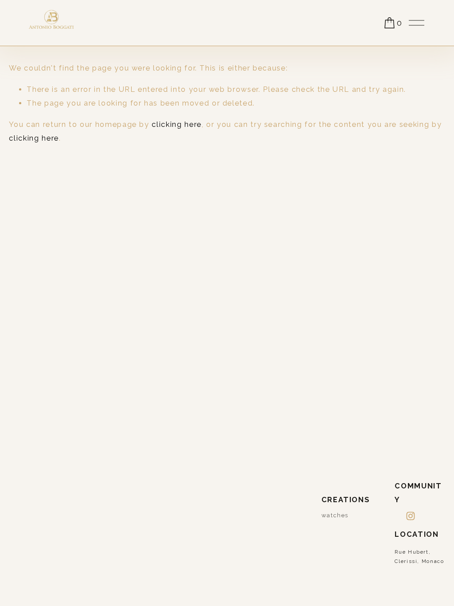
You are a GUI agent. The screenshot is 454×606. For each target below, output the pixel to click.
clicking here (176, 124)
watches (335, 515)
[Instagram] (410, 516)
